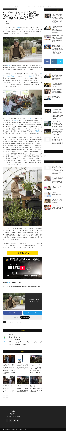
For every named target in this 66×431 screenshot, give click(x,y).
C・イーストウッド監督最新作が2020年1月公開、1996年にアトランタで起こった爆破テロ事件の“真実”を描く (36, 388)
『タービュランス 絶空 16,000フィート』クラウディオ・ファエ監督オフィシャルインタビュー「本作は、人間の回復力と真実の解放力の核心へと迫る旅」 (57, 18)
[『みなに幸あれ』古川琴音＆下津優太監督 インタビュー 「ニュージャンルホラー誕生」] (47, 131)
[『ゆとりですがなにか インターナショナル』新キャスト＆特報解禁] (47, 207)
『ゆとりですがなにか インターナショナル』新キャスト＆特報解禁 (57, 207)
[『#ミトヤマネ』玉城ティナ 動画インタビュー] (47, 188)
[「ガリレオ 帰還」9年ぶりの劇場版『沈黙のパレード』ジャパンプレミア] (47, 85)
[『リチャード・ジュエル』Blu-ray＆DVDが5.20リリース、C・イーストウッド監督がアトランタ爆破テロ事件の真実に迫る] (23, 380)
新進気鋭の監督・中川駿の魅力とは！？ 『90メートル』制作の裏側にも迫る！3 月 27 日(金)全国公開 (57, 38)
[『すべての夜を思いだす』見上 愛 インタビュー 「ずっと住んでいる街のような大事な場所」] (47, 123)
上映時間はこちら (22, 253)
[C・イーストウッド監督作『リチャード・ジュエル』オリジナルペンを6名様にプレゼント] (23, 359)
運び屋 (18, 27)
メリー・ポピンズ (29, 76)
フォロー (53, 59)
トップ (4, 7)
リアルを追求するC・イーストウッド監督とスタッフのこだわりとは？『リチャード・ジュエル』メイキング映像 (9, 388)
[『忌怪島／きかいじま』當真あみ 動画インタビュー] (47, 194)
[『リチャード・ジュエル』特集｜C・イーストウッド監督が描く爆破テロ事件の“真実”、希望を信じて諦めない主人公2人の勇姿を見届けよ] (36, 359)
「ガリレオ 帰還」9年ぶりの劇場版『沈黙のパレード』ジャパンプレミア (57, 85)
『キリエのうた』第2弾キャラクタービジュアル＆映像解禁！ (57, 201)
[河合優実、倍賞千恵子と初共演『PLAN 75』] (47, 98)
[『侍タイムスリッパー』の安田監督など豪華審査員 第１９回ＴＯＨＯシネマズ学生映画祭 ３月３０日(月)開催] (47, 28)
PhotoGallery (11, 7)
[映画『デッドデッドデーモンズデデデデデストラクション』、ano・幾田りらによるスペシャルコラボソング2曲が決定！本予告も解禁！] (47, 168)
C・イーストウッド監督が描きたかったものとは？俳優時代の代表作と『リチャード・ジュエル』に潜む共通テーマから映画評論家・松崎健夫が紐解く (9, 368)
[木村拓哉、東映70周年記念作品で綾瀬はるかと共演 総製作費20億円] (47, 91)
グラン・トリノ (29, 118)
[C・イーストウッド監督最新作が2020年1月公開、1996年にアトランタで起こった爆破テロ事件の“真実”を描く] (36, 380)
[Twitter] (14, 420)
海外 (15, 9)
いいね (47, 59)
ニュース (11, 9)
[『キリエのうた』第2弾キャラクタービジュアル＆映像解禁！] (47, 201)
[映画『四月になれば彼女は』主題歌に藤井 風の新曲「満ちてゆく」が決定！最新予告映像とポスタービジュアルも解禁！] (47, 178)
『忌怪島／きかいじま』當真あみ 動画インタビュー (57, 194)
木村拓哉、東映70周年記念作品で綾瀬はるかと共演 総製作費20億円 (57, 91)
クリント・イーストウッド (12, 322)
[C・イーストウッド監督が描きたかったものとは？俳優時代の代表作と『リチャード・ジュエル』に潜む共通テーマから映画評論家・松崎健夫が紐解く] (9, 359)
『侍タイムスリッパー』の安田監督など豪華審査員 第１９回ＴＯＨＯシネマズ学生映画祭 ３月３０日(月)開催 (57, 29)
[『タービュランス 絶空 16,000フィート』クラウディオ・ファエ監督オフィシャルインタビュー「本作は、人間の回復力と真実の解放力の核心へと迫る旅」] (47, 16)
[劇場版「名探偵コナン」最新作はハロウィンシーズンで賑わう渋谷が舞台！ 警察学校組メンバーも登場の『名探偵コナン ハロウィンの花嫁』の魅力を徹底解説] (47, 47)
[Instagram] (10, 420)
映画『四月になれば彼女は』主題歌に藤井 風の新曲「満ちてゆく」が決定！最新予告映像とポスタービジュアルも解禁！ (57, 180)
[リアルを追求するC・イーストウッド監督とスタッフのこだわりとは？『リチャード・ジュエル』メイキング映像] (9, 380)
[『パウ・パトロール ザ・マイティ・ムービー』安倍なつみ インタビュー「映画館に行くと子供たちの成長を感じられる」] (47, 139)
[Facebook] (7, 420)
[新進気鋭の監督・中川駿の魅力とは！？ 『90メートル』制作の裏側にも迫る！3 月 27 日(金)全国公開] (47, 37)
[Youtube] (18, 420)
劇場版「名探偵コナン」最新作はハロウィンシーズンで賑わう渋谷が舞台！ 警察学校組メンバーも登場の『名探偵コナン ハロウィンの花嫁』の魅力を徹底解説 (57, 49)
